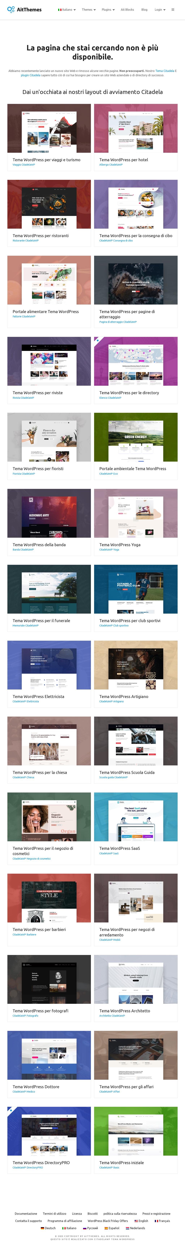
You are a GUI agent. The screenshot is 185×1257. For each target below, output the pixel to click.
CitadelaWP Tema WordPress (114, 1239)
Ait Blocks (127, 9)
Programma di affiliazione (65, 1220)
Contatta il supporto (28, 1220)
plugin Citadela (30, 75)
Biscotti (93, 1213)
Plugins (106, 9)
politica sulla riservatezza (120, 1213)
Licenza (77, 1213)
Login (158, 9)
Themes (87, 9)
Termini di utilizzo (54, 1213)
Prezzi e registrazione (156, 1213)
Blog (144, 9)
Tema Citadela (164, 70)
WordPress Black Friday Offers (108, 1220)
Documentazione (26, 1213)
